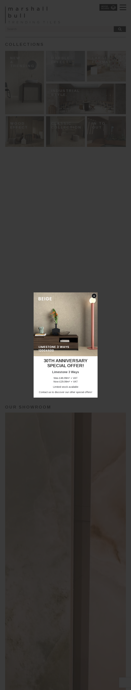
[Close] (94, 296)
